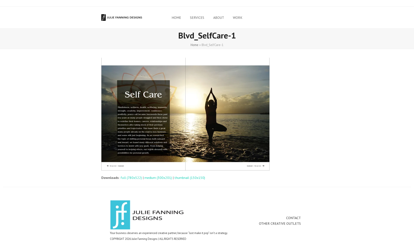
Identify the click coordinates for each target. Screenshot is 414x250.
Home (194, 45)
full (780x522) (131, 177)
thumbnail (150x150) (189, 177)
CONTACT (293, 218)
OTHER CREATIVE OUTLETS (280, 223)
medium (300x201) (158, 177)
